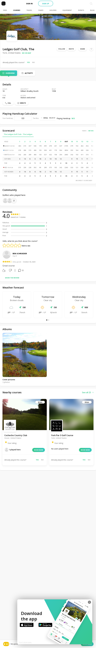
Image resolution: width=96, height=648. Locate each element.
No (33, 62)
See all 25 (86, 392)
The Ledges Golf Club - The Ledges (18, 134)
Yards (84, 131)
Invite (71, 49)
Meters (91, 131)
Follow (61, 49)
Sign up (45, 3)
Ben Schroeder (20, 253)
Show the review (12, 278)
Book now (38, 450)
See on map (26, 53)
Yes (28, 62)
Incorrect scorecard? (84, 180)
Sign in (29, 3)
